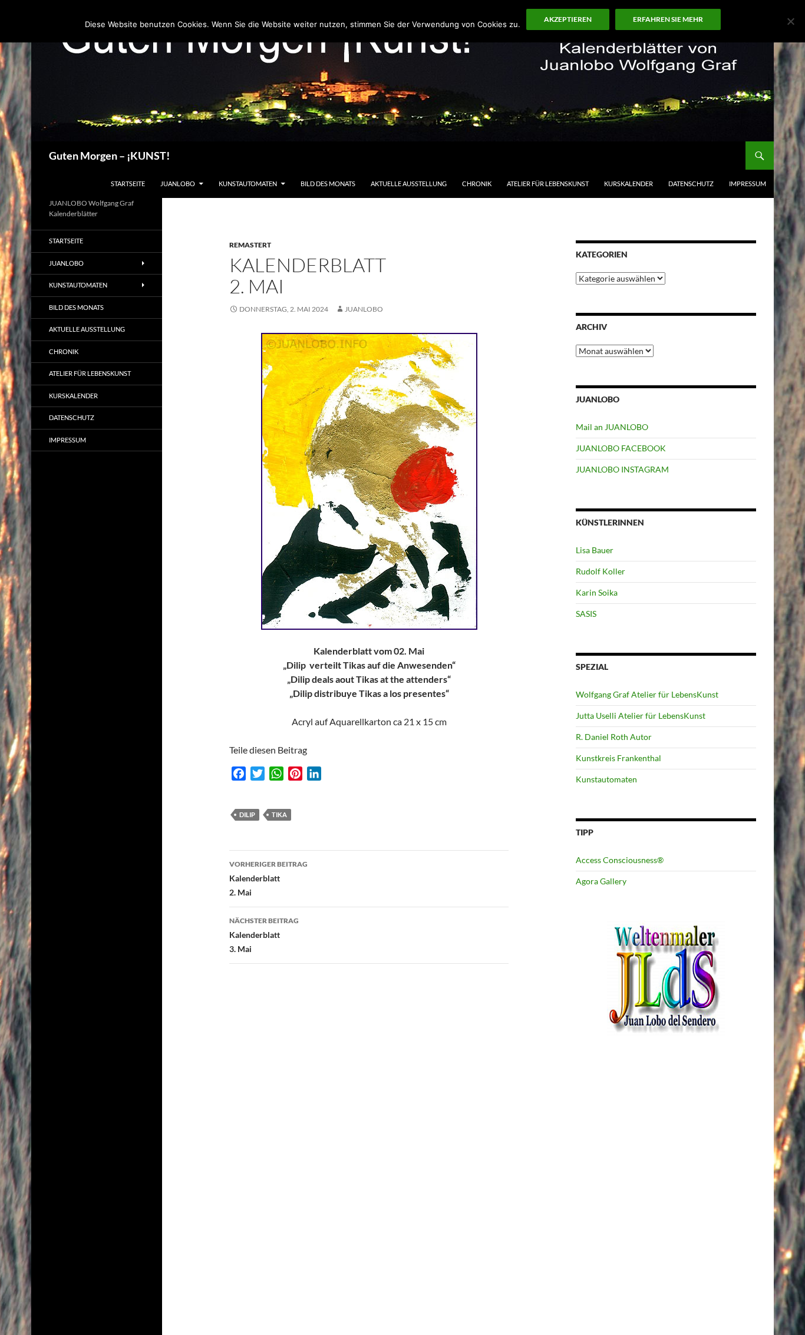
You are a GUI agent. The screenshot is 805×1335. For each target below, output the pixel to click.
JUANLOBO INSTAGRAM (622, 469)
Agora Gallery (601, 881)
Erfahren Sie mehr (668, 19)
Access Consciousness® (620, 860)
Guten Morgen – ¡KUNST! (109, 155)
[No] (790, 21)
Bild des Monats (328, 183)
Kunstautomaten (248, 183)
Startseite (128, 183)
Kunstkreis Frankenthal (618, 758)
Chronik (476, 183)
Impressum (747, 183)
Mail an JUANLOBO (612, 427)
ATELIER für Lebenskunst (548, 183)
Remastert (250, 244)
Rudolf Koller (600, 571)
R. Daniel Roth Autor (614, 737)
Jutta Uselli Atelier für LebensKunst (640, 716)
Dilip (247, 814)
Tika (279, 814)
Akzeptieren (568, 19)
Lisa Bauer (594, 550)
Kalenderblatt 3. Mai (264, 935)
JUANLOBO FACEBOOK (621, 448)
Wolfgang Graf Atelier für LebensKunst (647, 694)
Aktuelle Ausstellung (409, 183)
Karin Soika (597, 592)
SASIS (586, 614)
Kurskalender (628, 183)
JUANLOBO (177, 183)
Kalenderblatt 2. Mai (268, 878)
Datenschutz (691, 183)
